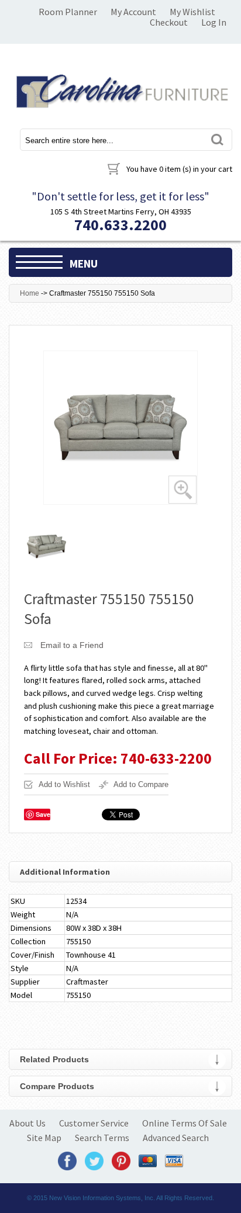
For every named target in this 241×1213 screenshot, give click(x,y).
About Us (27, 1123)
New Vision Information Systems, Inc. (102, 1197)
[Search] (216, 139)
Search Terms (102, 1137)
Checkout (169, 22)
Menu (84, 264)
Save (43, 814)
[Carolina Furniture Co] (120, 89)
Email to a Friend (72, 645)
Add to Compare (140, 784)
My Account (133, 11)
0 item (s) (179, 169)
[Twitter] (94, 1161)
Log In (213, 22)
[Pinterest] (121, 1161)
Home (29, 293)
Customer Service (94, 1123)
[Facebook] (67, 1161)
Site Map (44, 1137)
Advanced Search (176, 1137)
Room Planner (68, 11)
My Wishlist (192, 11)
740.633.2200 (120, 224)
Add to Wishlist (64, 784)
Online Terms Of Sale (184, 1123)
